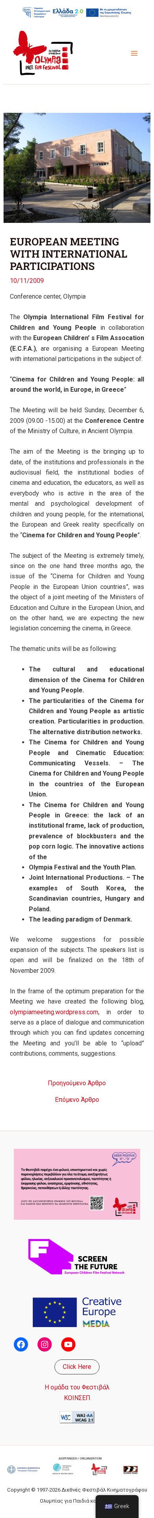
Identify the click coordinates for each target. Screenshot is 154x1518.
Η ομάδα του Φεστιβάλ (77, 1387)
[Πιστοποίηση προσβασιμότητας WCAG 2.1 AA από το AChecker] (77, 1417)
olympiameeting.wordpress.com (54, 1012)
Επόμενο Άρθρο (77, 1100)
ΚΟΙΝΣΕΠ (77, 1398)
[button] (77, 1366)
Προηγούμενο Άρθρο (77, 1083)
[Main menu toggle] (134, 53)
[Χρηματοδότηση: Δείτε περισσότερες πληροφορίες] (77, 12)
